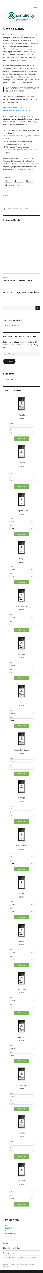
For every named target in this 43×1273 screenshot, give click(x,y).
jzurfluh (8, 208)
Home (5, 1243)
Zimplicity (6, 1264)
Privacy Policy (8, 1253)
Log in (7, 1225)
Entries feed (9, 1228)
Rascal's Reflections (12, 325)
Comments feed (11, 1231)
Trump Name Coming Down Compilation (19, 1258)
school (27, 208)
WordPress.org (10, 1234)
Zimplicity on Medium (12, 1248)
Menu (36, 7)
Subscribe (9, 361)
